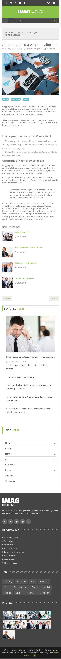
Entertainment (20, 587)
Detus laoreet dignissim (25, 263)
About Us (9, 475)
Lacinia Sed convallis (24, 278)
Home (10, 32)
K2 (6, 459)
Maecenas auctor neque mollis (20, 377)
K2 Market (24, 362)
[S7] (33, 624)
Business (44, 581)
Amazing (8, 581)
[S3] (33, 615)
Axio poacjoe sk (11, 548)
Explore (8, 448)
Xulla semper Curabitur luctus (28, 247)
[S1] (9, 615)
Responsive (15, 99)
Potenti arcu (9, 544)
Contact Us (10, 481)
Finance (35, 587)
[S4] (45, 615)
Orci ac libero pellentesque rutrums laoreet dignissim (30, 356)
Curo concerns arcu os (14, 552)
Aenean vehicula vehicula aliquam (30, 44)
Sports (30, 592)
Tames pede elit (22, 232)
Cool (6, 587)
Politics (7, 592)
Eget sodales (9, 559)
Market (47, 587)
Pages (8, 470)
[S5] (9, 624)
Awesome (21, 581)
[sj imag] (30, 11)
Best (33, 581)
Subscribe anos (10, 555)
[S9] (9, 634)
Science (19, 592)
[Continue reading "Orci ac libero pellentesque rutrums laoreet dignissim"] (30, 334)
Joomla (8, 453)
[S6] (21, 624)
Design (25, 99)
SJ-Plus (5, 99)
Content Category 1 (34, 48)
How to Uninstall (11, 537)
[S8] (45, 624)
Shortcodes (10, 464)
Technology (43, 592)
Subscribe (8, 541)
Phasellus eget (10, 563)
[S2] (21, 615)
